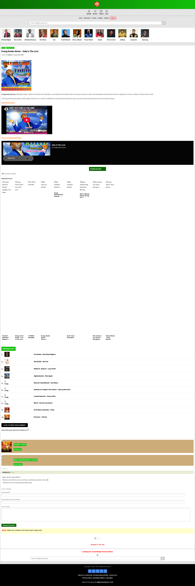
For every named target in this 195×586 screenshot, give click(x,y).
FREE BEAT (87, 18)
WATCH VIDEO (18, 464)
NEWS (81, 18)
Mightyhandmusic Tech (105, 582)
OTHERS (100, 18)
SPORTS (106, 18)
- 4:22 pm (12, 472)
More (113, 18)
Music (3, 47)
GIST (106, 14)
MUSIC (95, 14)
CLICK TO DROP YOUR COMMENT (15, 425)
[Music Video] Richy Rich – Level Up (25, 460)
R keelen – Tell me (20, 445)
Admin (10, 55)
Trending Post (10, 47)
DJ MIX (94, 18)
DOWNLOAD (17, 449)
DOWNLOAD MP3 (95, 169)
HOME (89, 14)
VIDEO (101, 14)
